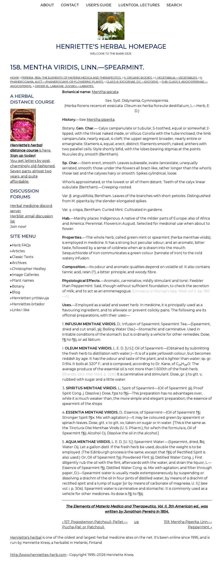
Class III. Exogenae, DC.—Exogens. (132, 81)
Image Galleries (25, 275)
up (136, 522)
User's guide (98, 5)
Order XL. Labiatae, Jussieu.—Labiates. (64, 86)
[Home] (111, 26)
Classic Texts (22, 257)
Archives (19, 263)
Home (14, 77)
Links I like (20, 310)
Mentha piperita (100, 120)
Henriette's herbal (26, 537)
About (47, 5)
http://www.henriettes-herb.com (38, 555)
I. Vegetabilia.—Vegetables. (176, 77)
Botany (18, 286)
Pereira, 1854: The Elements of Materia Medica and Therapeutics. (71, 77)
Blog (16, 292)
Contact (70, 5)
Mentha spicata (105, 92)
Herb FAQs (21, 245)
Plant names (23, 280)
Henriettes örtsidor (28, 304)
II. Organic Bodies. (138, 77)
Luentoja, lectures (139, 5)
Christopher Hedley (29, 269)
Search (174, 5)
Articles (18, 251)
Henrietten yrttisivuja (30, 298)
